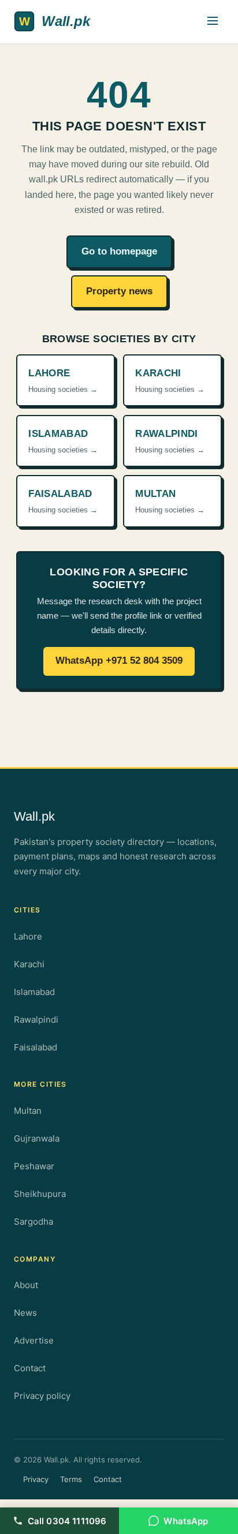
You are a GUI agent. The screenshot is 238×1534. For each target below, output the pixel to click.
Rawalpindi (36, 1019)
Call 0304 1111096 (67, 1521)
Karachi (29, 964)
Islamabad (34, 991)
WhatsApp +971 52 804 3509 (119, 660)
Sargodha (33, 1221)
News (25, 1312)
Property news (119, 291)
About (26, 1284)
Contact (30, 1368)
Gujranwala (37, 1138)
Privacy (36, 1479)
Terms (71, 1479)
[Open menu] (212, 21)
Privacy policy (42, 1395)
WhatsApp (185, 1521)
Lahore (28, 936)
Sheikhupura (40, 1193)
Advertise (34, 1340)
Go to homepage (119, 251)
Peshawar (34, 1166)
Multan (28, 1110)
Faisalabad (35, 1047)
